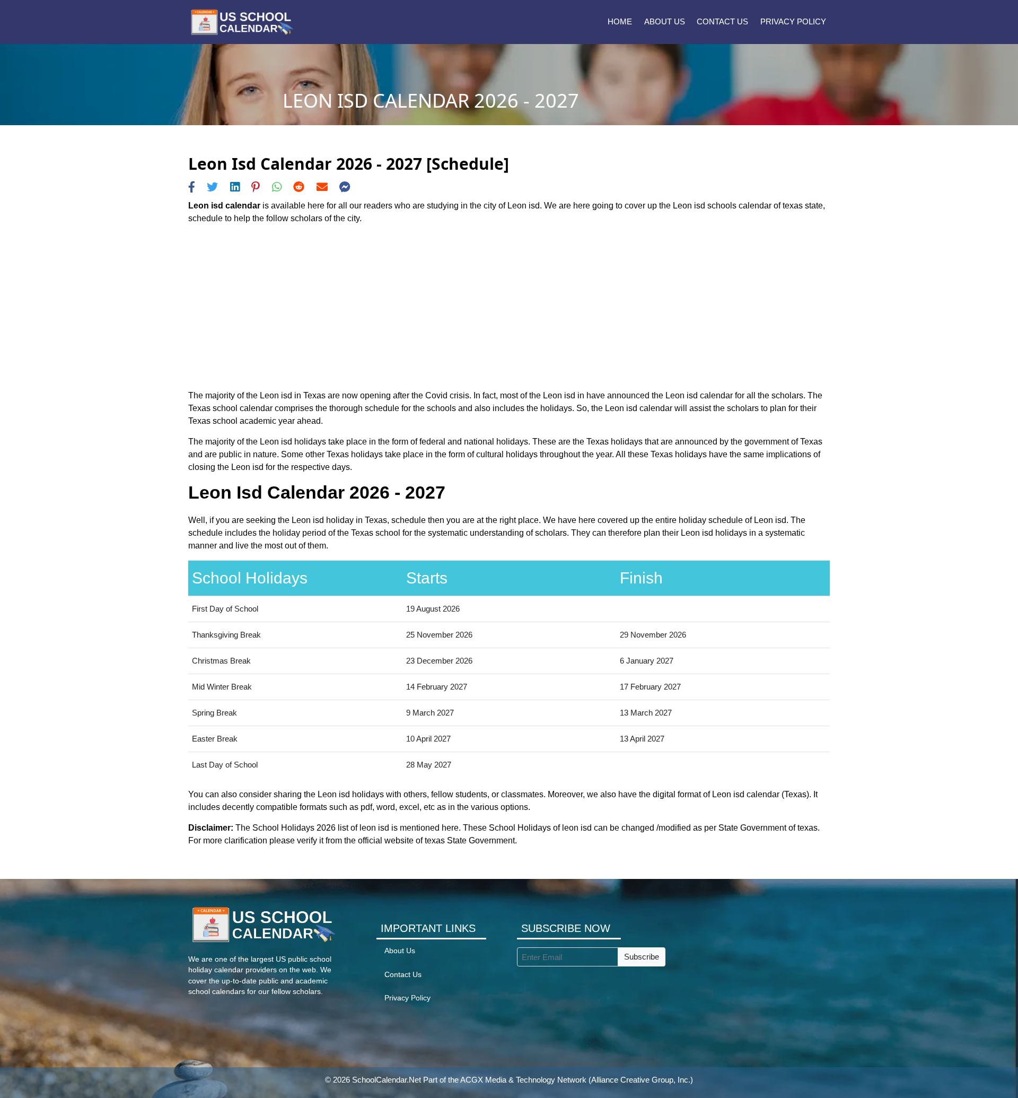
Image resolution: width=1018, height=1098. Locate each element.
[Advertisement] (509, 307)
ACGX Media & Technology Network (523, 1079)
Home (620, 21)
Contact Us (722, 21)
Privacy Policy (793, 21)
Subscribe (641, 956)
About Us (664, 21)
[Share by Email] (322, 187)
